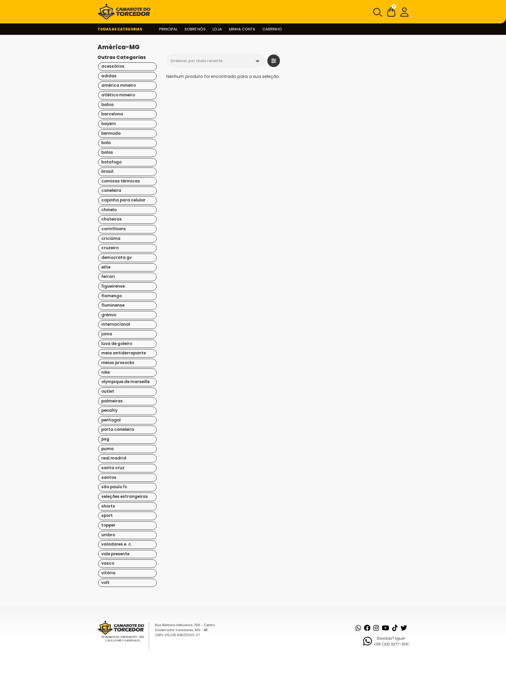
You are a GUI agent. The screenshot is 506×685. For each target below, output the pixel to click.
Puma (107, 449)
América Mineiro (118, 85)
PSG (105, 439)
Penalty (109, 410)
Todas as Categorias (120, 29)
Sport (107, 515)
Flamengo (111, 296)
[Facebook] (367, 628)
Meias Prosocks (117, 362)
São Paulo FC (114, 487)
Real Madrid (113, 458)
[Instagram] (376, 628)
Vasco (107, 563)
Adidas (109, 76)
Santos (108, 477)
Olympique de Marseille (125, 382)
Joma (106, 334)
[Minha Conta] (404, 11)
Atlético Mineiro (118, 95)
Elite (105, 267)
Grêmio (108, 315)
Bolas (107, 152)
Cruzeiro (110, 248)
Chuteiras (111, 219)
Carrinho (272, 29)
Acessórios (112, 66)
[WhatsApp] (358, 628)
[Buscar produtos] (377, 11)
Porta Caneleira (117, 429)
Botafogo (111, 162)
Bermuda (111, 133)
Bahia (107, 104)
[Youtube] (385, 628)
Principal (168, 29)
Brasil (107, 171)
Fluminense (112, 305)
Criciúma (110, 238)
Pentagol (111, 420)
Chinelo (109, 210)
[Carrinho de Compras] (391, 13)
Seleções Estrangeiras (124, 496)
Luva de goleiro (116, 343)
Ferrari (108, 276)
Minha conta (242, 29)
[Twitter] (404, 628)
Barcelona (112, 114)
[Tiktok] (395, 628)
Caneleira (111, 190)
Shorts (108, 506)
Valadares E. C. (116, 544)
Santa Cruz (112, 468)
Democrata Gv (116, 257)
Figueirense (113, 286)
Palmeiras (112, 401)
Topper (108, 525)
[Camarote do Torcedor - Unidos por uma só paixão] (126, 12)
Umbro (108, 535)
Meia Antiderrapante (123, 353)
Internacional (115, 324)
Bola (106, 143)
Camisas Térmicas (120, 181)
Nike (105, 372)
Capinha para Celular (123, 200)
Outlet (107, 391)
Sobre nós (195, 29)
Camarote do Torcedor (117, 637)
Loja (217, 29)
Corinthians (113, 229)
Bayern (108, 124)
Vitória (108, 573)
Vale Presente (115, 554)
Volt (105, 582)
